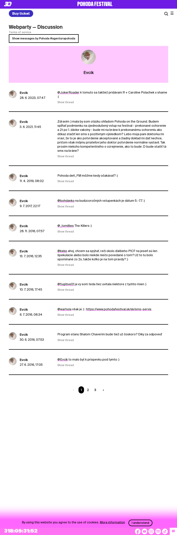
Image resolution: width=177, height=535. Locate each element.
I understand (140, 522)
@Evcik (62, 359)
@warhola (64, 309)
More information (112, 522)
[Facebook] (138, 531)
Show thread (65, 102)
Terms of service (20, 32)
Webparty (20, 27)
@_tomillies (65, 225)
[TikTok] (165, 531)
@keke (62, 251)
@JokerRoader (68, 92)
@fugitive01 (65, 284)
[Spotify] (158, 531)
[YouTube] (144, 531)
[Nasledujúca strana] (102, 389)
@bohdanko (65, 200)
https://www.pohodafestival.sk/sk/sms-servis (118, 309)
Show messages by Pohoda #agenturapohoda (43, 38)
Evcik (24, 93)
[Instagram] (151, 531)
